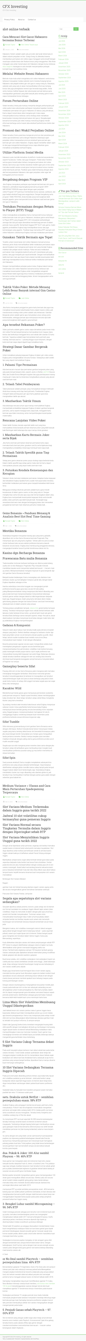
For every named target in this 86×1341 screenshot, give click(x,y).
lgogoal (61, 273)
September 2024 (64, 122)
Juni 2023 (62, 176)
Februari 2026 (63, 59)
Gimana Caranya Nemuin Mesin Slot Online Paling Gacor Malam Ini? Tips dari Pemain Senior (69, 209)
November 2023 (64, 158)
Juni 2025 (62, 89)
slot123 (46, 372)
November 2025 (64, 70)
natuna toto (34, 608)
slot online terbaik (24, 49)
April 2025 (62, 96)
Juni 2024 (62, 133)
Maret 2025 (62, 100)
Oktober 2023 (63, 162)
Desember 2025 (64, 67)
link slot (61, 257)
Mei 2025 (61, 92)
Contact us (32, 20)
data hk (61, 265)
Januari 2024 (63, 151)
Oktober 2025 (63, 74)
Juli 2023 (61, 173)
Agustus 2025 (63, 81)
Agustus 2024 (63, 125)
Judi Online (25, 298)
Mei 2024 (61, 136)
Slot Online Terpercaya (29, 45)
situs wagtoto (8, 67)
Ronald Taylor (10, 45)
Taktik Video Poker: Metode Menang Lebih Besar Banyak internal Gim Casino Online (29, 290)
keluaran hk (62, 261)
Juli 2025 (61, 85)
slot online (62, 269)
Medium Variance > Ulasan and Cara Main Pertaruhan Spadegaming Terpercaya (26, 789)
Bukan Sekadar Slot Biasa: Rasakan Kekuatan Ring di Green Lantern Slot (70, 229)
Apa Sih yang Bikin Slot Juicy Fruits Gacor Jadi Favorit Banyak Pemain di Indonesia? (70, 238)
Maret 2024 (62, 143)
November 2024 (64, 114)
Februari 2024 (63, 147)
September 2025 (64, 78)
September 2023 (64, 165)
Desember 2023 (64, 154)
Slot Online (25, 521)
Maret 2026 (62, 56)
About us (21, 20)
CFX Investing (15, 6)
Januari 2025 (63, 107)
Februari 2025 (63, 103)
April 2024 (62, 140)
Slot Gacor (62, 253)
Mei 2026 (61, 48)
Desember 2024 (64, 111)
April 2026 (62, 52)
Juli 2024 (61, 129)
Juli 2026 (61, 41)
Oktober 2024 (63, 118)
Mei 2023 (61, 180)
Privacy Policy (9, 20)
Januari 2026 (63, 63)
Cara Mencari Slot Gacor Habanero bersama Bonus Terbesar (25, 38)
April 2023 (62, 184)
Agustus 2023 (63, 169)
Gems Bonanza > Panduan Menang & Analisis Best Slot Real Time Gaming (26, 514)
